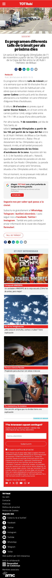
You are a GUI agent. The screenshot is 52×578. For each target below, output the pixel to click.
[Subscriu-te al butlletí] (7, 483)
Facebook (21, 217)
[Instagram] (17, 483)
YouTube (10, 537)
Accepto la (21, 450)
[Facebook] (10, 483)
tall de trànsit (13, 235)
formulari (9, 227)
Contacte (6, 500)
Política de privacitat (11, 507)
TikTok (10, 551)
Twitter (32, 217)
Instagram (9, 220)
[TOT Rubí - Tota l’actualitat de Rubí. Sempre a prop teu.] (26, 3)
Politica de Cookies (10, 510)
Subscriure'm (26, 443)
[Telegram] (28, 483)
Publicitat (6, 503)
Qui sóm (5, 496)
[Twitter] (13, 483)
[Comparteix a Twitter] (20, 69)
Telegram (9, 213)
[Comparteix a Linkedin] (24, 69)
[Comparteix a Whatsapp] (28, 69)
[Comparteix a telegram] (31, 69)
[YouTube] (21, 483)
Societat (26, 36)
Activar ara (16, 195)
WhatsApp (36, 210)
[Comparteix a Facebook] (16, 69)
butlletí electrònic (25, 213)
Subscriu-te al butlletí (16, 517)
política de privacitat (25, 449)
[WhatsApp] (25, 483)
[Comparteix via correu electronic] (35, 69)
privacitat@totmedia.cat (20, 474)
